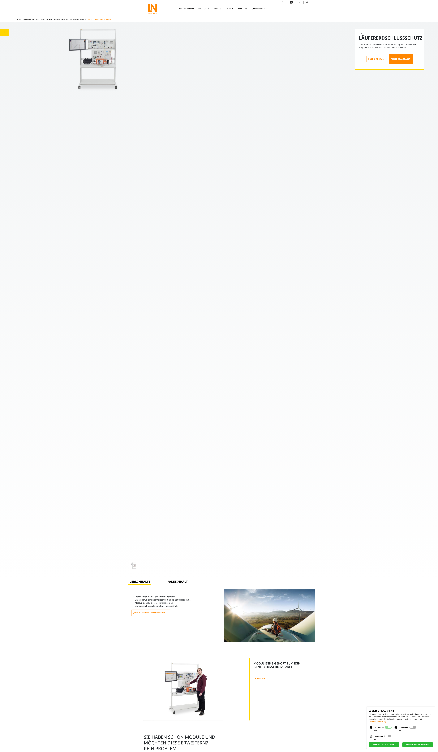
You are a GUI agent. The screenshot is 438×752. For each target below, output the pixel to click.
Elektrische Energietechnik (42, 19)
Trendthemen (186, 8)
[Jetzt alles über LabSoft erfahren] (151, 613)
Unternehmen (259, 8)
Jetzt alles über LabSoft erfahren (150, 612)
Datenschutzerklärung (377, 721)
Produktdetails (376, 59)
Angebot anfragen (401, 59)
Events (217, 8)
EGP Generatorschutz (78, 19)
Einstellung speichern (383, 744)
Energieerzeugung (61, 19)
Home (19, 19)
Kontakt (242, 8)
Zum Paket (260, 678)
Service (229, 8)
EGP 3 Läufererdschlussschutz (99, 19)
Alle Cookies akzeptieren (417, 744)
